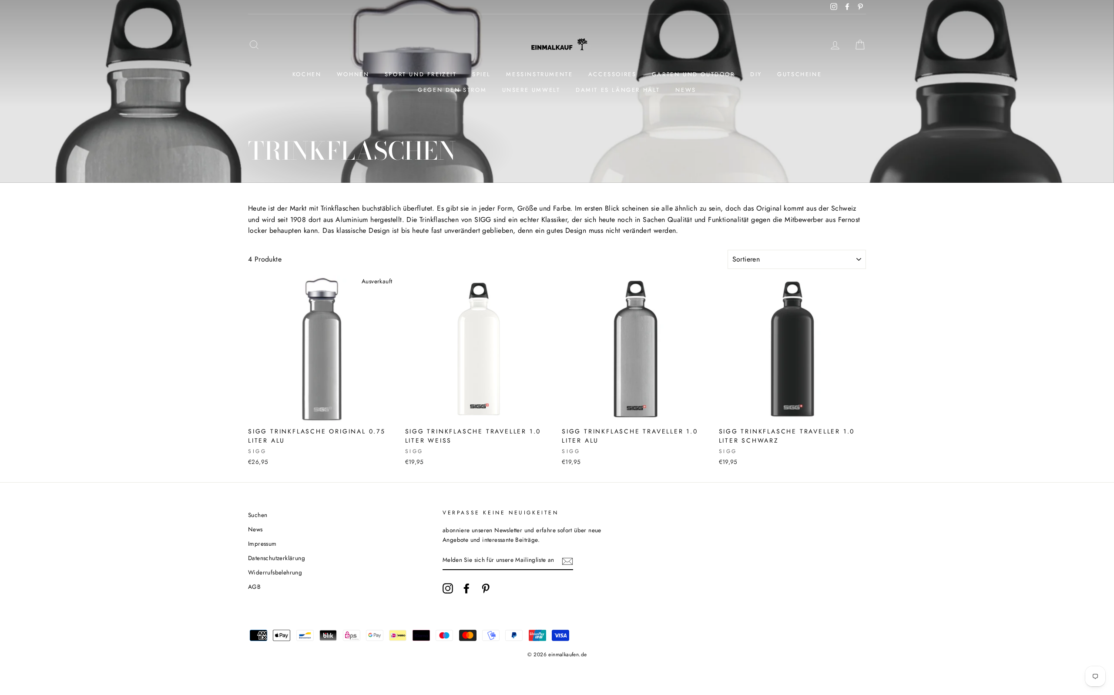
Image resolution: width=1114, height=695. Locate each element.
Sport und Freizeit (421, 74)
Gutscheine (799, 74)
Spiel (481, 74)
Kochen (307, 74)
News (685, 90)
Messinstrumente (539, 74)
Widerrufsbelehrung (275, 572)
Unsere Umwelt (531, 90)
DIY (756, 74)
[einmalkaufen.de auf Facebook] (466, 588)
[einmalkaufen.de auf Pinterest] (485, 588)
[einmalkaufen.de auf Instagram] (448, 588)
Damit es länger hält (618, 90)
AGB (254, 586)
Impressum (262, 543)
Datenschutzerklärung (276, 558)
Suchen (257, 514)
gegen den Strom (452, 90)
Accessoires (612, 74)
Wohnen (353, 74)
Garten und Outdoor (693, 74)
